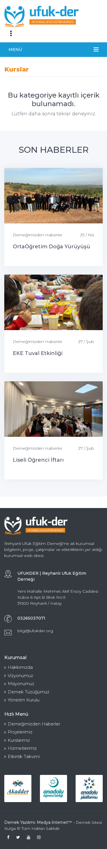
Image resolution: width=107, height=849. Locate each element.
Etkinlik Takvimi (24, 756)
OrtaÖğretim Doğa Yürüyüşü (51, 246)
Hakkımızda (20, 667)
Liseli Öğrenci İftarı (38, 460)
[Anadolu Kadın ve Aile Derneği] (17, 788)
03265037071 (31, 618)
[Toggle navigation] (10, 33)
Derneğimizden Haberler (37, 234)
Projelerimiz (20, 732)
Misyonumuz (21, 683)
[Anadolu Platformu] (89, 788)
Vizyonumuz (20, 675)
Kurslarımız (19, 740)
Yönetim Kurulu (23, 700)
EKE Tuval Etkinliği (37, 353)
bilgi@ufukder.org (35, 630)
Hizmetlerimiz (22, 748)
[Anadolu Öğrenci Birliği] (53, 788)
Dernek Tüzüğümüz (28, 692)
